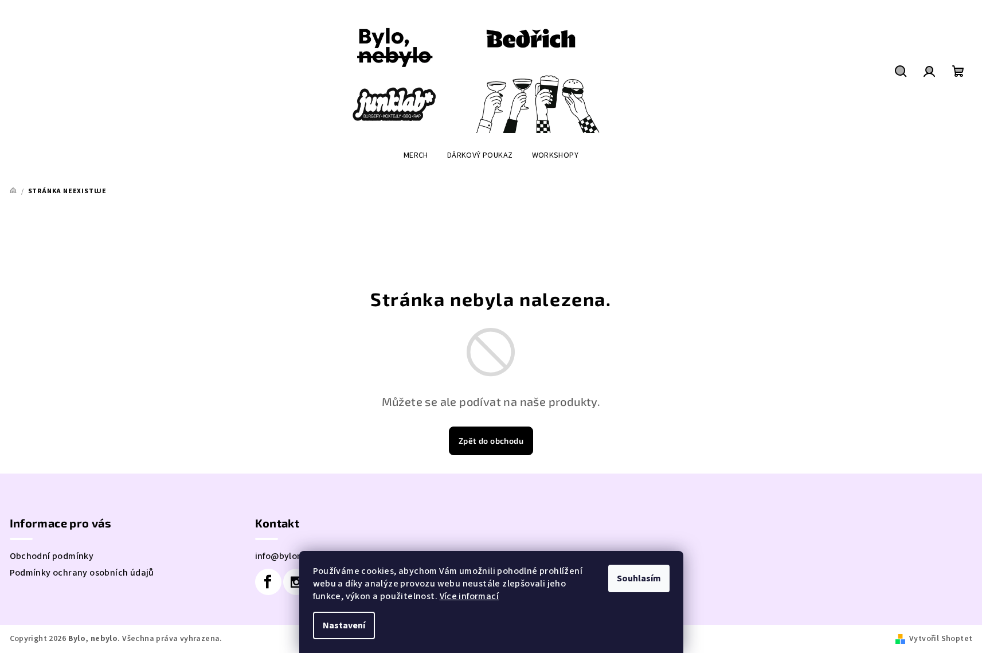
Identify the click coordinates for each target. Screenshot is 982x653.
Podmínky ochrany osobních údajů (82, 572)
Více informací (469, 596)
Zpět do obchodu (491, 440)
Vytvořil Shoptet (940, 638)
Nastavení (344, 625)
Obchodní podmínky (52, 556)
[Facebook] (268, 582)
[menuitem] (415, 155)
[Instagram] (296, 582)
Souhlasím (639, 578)
